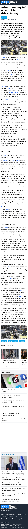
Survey (3, 57)
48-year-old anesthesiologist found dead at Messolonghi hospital (13, 489)
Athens (3, 86)
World (24, 514)
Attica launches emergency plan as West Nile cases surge (13, 494)
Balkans (10, 517)
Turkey (16, 517)
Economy (3, 517)
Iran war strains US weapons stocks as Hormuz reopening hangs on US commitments (13, 408)
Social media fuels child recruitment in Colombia (13, 390)
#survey (22, 341)
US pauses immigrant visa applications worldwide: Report (13, 401)
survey (9, 70)
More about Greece (8, 454)
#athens (4, 341)
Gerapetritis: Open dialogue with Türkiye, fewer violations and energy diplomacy (13, 473)
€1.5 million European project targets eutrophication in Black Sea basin (12, 483)
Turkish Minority (5, 519)
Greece (19, 514)
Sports (20, 519)
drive (18, 59)
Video (21, 517)
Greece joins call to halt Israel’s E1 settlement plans (11, 396)
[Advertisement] (14, 437)
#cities (10, 341)
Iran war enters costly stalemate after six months (13, 420)
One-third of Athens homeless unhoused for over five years (9, 362)
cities (10, 74)
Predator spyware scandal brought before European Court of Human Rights (13, 478)
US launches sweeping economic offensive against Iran (11, 414)
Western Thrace (10, 514)
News (2, 514)
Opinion (14, 519)
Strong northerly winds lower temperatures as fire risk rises (10, 500)
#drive (15, 341)
